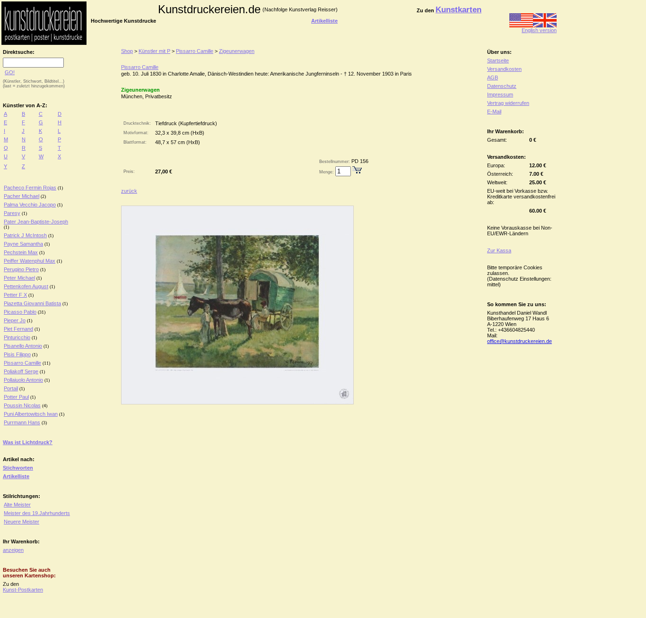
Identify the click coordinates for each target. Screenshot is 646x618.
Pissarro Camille (22, 363)
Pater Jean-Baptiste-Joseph (36, 221)
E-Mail (494, 111)
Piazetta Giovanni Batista (32, 303)
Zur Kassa (499, 250)
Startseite (498, 60)
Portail (11, 388)
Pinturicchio (17, 337)
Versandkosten (504, 69)
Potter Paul (16, 397)
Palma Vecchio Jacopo (30, 204)
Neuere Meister (21, 521)
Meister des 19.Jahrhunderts (37, 513)
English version (539, 30)
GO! (10, 72)
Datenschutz (501, 86)
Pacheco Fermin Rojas (30, 187)
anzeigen (13, 550)
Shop (127, 51)
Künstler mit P (154, 51)
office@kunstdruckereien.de (519, 341)
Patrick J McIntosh (25, 235)
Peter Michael (19, 278)
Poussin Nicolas (22, 405)
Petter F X (15, 295)
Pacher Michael (21, 196)
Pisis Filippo (17, 354)
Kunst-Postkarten (23, 589)
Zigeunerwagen (236, 51)
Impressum (500, 94)
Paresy (12, 213)
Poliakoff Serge (21, 371)
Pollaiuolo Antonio (23, 380)
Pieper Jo (15, 320)
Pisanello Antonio (23, 346)
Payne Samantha (23, 244)
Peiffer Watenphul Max (29, 261)
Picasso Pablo (20, 312)
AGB (492, 77)
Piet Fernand (18, 329)
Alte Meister (17, 504)
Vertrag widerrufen (508, 103)
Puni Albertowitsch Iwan (31, 414)
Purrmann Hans (22, 422)
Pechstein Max (21, 252)
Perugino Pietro (21, 269)
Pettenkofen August (26, 286)
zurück (129, 191)
